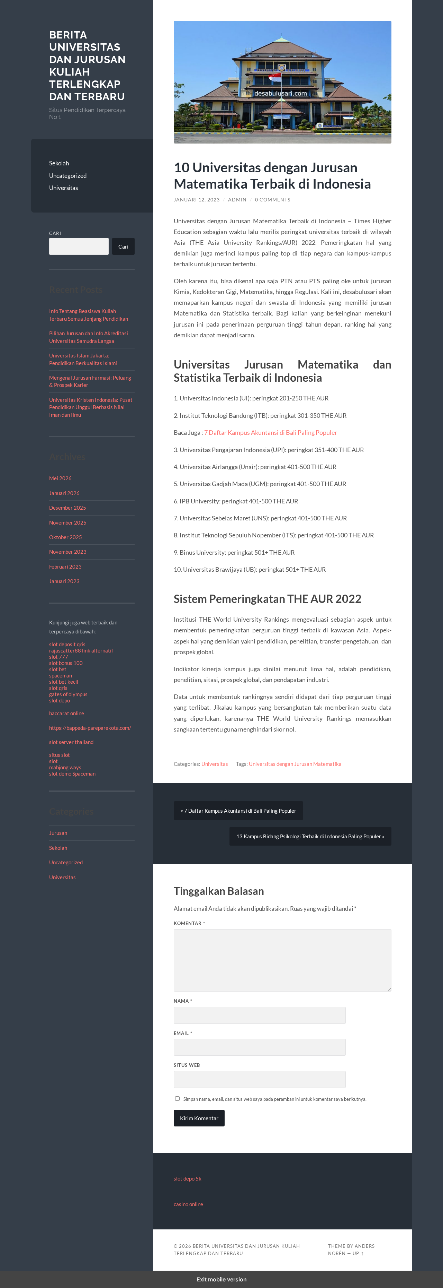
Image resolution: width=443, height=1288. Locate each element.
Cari (55, 233)
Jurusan (58, 833)
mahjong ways (65, 767)
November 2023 (68, 551)
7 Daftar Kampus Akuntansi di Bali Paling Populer (270, 432)
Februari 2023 (65, 566)
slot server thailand (71, 742)
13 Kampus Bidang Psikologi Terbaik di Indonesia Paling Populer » (310, 836)
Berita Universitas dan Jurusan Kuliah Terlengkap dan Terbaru (87, 66)
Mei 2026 (60, 478)
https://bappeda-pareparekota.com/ (90, 728)
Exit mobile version (222, 1279)
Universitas (63, 187)
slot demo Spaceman (72, 773)
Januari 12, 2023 (197, 199)
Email (183, 1033)
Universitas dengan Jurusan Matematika (295, 764)
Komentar (189, 923)
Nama (183, 1001)
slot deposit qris (67, 644)
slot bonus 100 (66, 663)
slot (53, 761)
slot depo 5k (187, 1178)
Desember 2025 (67, 507)
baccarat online (66, 713)
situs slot (59, 755)
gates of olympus (68, 694)
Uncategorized (68, 175)
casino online (188, 1204)
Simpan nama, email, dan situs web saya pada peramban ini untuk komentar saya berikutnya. (275, 1099)
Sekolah (59, 163)
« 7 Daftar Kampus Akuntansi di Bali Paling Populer (238, 810)
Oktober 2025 (65, 537)
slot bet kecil (63, 681)
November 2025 (68, 522)
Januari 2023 (64, 581)
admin (237, 199)
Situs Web (187, 1065)
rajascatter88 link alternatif (81, 650)
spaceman (60, 675)
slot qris (58, 688)
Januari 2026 (64, 493)
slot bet (57, 669)
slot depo (59, 700)
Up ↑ (358, 1253)
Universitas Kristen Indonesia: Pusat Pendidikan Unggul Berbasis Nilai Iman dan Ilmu (91, 407)
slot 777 (58, 657)
